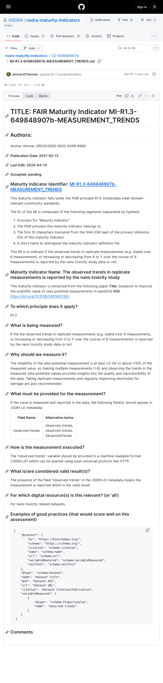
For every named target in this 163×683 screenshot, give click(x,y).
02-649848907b (65, 56)
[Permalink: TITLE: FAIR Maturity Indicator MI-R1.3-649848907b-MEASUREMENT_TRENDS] (7, 116)
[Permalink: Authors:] (7, 135)
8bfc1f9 (128, 74)
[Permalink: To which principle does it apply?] (7, 306)
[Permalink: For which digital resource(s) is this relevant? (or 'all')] (7, 495)
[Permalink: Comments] (7, 632)
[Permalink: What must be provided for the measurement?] (7, 394)
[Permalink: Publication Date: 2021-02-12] (7, 156)
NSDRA (15, 20)
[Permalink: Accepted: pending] (7, 174)
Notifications (102, 19)
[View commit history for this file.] (154, 74)
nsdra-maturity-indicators (53, 20)
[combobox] (135, 48)
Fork (127, 19)
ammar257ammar (25, 74)
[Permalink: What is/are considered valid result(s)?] (7, 471)
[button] (148, 530)
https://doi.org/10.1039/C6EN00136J (39, 296)
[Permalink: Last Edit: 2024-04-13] (7, 165)
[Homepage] (81, 6)
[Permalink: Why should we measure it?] (7, 354)
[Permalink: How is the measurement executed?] (7, 447)
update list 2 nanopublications (60, 74)
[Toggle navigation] (8, 6)
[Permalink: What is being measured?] (7, 325)
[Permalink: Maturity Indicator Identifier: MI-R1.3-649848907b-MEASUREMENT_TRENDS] (7, 187)
